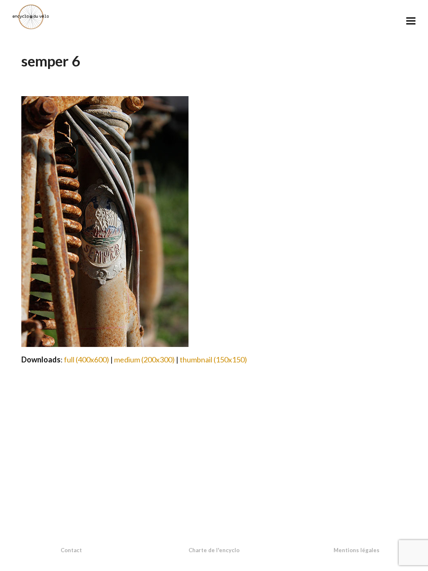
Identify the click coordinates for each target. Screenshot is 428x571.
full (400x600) (86, 359)
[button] (410, 20)
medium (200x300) (144, 359)
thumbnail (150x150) (213, 359)
